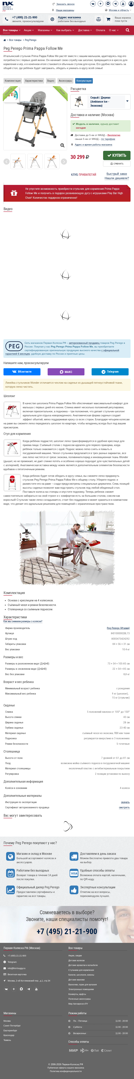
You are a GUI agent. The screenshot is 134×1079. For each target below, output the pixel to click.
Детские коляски (76, 960)
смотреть (124, 807)
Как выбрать (64, 30)
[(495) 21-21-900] (6, 19)
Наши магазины (65, 10)
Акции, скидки (75, 955)
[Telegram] (115, 3)
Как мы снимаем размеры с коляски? (22, 621)
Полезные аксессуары (79, 999)
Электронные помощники (81, 989)
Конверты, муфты (77, 994)
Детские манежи (76, 980)
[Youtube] (123, 3)
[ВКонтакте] (93, 3)
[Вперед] (64, 162)
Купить (118, 155)
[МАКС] (108, 3)
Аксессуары (65, 80)
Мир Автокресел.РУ (78, 1004)
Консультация (84, 80)
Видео (50, 80)
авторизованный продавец (84, 343)
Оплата (100, 30)
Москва (7, 1021)
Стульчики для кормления (81, 970)
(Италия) (118, 628)
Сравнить (118, 163)
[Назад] (6, 162)
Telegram (12, 962)
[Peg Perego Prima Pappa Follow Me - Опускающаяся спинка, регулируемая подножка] (52, 161)
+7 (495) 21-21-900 (24, 17)
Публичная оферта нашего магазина (65, 1068)
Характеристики (34, 80)
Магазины (44, 30)
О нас (112, 30)
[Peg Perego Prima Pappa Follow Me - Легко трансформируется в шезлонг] (18, 161)
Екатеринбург (10, 1030)
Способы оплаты (78, 1041)
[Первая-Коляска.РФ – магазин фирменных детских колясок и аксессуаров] (4, 40)
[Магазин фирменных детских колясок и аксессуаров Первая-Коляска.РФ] (8, 6)
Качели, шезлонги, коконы (81, 975)
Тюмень (7, 1040)
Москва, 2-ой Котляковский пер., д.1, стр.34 (29, 981)
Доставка (83, 30)
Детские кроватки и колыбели (83, 965)
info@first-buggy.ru (16, 968)
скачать (125, 802)
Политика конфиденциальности (66, 1071)
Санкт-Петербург (12, 1025)
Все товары (75, 948)
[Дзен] (100, 3)
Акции (27, 30)
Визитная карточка (17, 974)
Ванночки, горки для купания (82, 984)
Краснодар (8, 1035)
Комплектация (13, 80)
